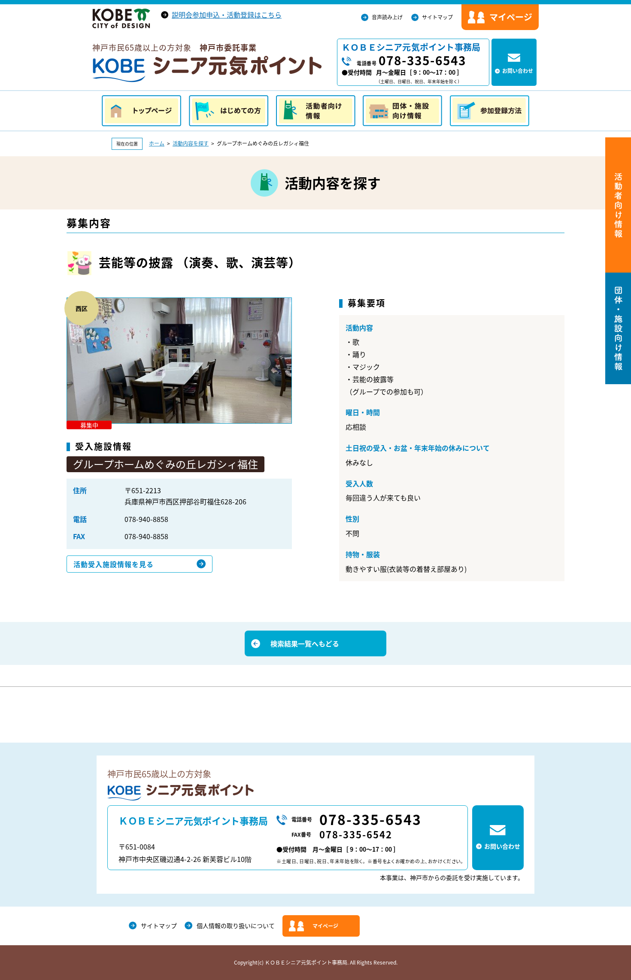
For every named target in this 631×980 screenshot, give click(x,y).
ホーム (156, 143)
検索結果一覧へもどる (304, 643)
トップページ (141, 110)
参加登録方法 (489, 110)
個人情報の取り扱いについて (236, 925)
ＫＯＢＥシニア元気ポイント (207, 69)
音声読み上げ (387, 17)
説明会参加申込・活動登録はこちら (227, 14)
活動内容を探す (191, 143)
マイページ (325, 926)
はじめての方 (228, 110)
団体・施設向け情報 (402, 110)
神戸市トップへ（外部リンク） (121, 18)
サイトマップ (437, 17)
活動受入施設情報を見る (113, 564)
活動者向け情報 (315, 110)
